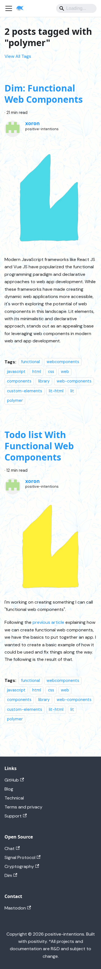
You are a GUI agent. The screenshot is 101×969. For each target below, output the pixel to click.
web (65, 371)
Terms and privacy (23, 807)
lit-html (56, 390)
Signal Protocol (19, 857)
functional (30, 362)
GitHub (11, 780)
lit (72, 390)
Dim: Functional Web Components (43, 93)
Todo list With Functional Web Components (39, 446)
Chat (9, 848)
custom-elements (24, 390)
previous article (48, 622)
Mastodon (15, 908)
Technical (14, 798)
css (51, 371)
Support (13, 816)
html (36, 371)
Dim (8, 875)
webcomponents (63, 362)
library (44, 381)
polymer (15, 400)
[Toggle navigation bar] (8, 8)
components (19, 381)
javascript (16, 371)
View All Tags (17, 56)
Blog (8, 789)
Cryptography (19, 866)
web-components (74, 381)
